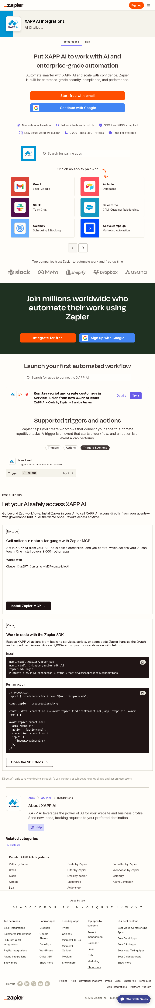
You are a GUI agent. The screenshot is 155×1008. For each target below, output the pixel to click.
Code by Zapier (77, 864)
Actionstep (74, 887)
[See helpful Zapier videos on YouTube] (40, 983)
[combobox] (85, 153)
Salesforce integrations (17, 933)
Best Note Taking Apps (131, 950)
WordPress (46, 950)
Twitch (66, 927)
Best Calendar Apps (129, 956)
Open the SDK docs (27, 762)
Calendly (118, 875)
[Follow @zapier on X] (33, 983)
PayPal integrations (15, 950)
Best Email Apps (127, 938)
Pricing (63, 980)
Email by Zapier (77, 875)
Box (11, 887)
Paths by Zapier (19, 864)
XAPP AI (46, 797)
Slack (12, 875)
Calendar (93, 942)
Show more (10, 962)
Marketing (93, 961)
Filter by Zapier (76, 870)
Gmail (12, 870)
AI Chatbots (34, 28)
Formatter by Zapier (125, 864)
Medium (67, 956)
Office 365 (46, 956)
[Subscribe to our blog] (47, 983)
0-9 (15, 907)
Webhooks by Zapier (126, 870)
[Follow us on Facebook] (20, 983)
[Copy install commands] (143, 662)
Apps (32, 797)
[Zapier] (13, 5)
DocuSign (45, 944)
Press (108, 980)
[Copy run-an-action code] (143, 693)
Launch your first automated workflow (77, 366)
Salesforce (74, 881)
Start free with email (77, 96)
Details (121, 395)
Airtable (14, 881)
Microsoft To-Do (71, 939)
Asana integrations (15, 956)
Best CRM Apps (127, 944)
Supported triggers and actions (77, 420)
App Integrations (117, 986)
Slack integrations (14, 927)
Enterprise (130, 980)
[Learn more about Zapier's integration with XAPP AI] (13, 803)
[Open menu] (148, 5)
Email (91, 948)
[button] (77, 107)
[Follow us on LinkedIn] (26, 983)
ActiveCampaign (123, 881)
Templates (145, 980)
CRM (91, 955)
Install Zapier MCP (26, 606)
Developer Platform (90, 980)
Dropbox (45, 927)
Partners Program (140, 986)
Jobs (118, 980)
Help (39, 827)
